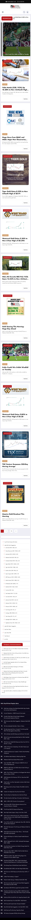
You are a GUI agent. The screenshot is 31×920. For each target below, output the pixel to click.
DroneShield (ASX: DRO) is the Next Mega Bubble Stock (16, 868)
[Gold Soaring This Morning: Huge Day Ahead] (15, 307)
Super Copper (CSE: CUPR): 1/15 (12, 573)
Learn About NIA (8, 632)
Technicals (5, 188)
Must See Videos (8, 629)
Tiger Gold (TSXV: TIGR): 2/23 (12, 567)
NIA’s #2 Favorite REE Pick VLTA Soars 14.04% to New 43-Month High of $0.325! (15, 278)
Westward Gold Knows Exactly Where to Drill (13, 759)
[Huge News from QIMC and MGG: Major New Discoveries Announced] (15, 117)
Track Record (7, 636)
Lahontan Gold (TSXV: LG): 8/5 (12, 600)
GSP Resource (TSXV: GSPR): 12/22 (13, 577)
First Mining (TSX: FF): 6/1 (11, 609)
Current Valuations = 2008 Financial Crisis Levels (14, 713)
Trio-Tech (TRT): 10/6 (10, 590)
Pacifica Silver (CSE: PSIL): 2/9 (12, 570)
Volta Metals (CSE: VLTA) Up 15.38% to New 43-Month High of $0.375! (14, 88)
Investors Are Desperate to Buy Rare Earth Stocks (14, 791)
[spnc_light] (27, 12)
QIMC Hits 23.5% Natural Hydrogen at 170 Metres (13, 666)
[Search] (24, 12)
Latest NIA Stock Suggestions (10, 545)
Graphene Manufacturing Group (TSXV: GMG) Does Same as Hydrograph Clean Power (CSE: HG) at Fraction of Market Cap (17, 892)
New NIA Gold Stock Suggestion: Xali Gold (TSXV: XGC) (16, 907)
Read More (26, 99)
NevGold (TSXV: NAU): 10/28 (12, 587)
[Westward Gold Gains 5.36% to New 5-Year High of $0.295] (15, 220)
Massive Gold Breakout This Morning (13, 515)
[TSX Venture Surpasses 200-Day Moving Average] (15, 444)
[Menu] (2, 12)
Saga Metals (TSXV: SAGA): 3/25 (12, 564)
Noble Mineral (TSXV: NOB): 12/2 (12, 580)
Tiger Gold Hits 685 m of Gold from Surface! (12, 691)
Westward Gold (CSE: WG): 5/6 (12, 557)
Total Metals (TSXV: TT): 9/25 (11, 593)
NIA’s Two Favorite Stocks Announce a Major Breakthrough (15, 682)
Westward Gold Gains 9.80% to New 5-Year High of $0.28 (14, 415)
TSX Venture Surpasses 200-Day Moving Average (15, 465)
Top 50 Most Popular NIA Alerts (11, 542)
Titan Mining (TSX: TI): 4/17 (11, 616)
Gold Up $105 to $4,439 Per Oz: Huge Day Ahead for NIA (17, 897)
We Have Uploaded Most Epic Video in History (14, 726)
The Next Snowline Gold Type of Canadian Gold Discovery (16, 798)
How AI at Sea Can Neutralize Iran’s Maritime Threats (15, 795)
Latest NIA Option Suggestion (10, 626)
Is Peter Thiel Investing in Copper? (11, 876)
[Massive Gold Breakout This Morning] (15, 494)
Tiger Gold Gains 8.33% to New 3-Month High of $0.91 (15, 192)
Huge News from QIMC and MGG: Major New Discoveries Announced (14, 138)
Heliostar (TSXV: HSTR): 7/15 (11, 603)
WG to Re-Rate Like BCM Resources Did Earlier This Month (16, 734)
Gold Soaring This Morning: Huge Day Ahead (13, 327)
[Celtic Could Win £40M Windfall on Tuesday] (15, 352)
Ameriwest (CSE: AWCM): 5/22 (12, 554)
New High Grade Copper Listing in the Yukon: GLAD (15, 812)
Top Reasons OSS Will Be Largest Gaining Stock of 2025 (16, 887)
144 (11, 531)
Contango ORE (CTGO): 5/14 (11, 613)
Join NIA (6, 639)
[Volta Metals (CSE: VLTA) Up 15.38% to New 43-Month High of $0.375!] (15, 70)
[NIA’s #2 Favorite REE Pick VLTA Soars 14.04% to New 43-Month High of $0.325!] (15, 263)
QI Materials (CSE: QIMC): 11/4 (12, 583)
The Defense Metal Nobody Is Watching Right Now (15, 756)
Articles (4, 84)
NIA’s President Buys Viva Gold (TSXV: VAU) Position (15, 900)
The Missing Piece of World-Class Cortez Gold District (15, 865)
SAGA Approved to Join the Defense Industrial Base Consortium (16, 648)
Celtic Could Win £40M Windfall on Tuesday (15, 368)
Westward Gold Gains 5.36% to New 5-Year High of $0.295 (16, 18)
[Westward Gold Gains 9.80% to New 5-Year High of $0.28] (15, 396)
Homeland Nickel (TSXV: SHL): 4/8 (13, 560)
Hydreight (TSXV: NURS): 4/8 (11, 619)
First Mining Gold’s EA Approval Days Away (13, 809)
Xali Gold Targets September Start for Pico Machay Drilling (15, 662)
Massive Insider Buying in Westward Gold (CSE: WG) (15, 879)
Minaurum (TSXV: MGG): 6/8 (11, 606)
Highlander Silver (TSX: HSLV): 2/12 (13, 622)
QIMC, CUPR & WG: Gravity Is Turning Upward (14, 801)
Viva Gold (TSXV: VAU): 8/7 (11, 596)
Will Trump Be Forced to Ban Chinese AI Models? (14, 903)
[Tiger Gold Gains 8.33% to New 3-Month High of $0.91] (15, 169)
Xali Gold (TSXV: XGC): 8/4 (11, 547)
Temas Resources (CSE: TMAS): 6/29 (13, 551)
